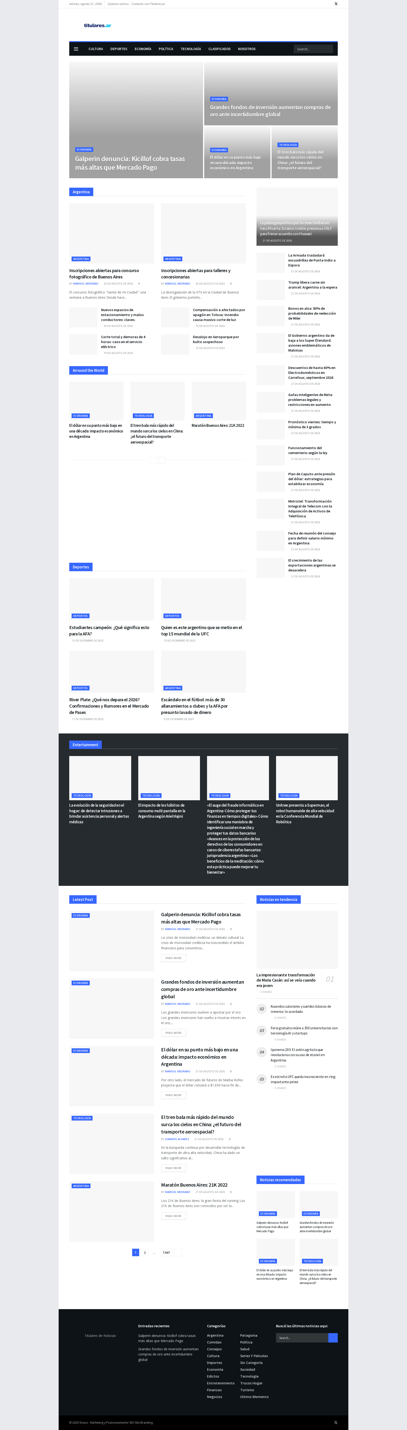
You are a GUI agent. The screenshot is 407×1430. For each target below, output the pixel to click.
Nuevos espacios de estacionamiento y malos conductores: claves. (122, 314)
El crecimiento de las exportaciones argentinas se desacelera (312, 565)
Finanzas (214, 1390)
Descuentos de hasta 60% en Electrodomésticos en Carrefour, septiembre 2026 (311, 372)
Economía (143, 49)
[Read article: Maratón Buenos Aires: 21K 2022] (219, 401)
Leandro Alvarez (177, 1139)
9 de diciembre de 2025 (178, 719)
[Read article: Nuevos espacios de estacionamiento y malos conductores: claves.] (83, 317)
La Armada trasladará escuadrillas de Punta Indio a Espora (312, 260)
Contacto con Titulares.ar (148, 4)
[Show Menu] (76, 49)
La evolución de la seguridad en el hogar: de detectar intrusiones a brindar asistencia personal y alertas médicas (99, 813)
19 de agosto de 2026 (210, 326)
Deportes (118, 49)
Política (166, 49)
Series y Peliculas (254, 1356)
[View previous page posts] (153, 460)
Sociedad (247, 1369)
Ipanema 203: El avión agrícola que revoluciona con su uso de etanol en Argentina (298, 1054)
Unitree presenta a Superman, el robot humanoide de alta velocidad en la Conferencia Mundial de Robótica (305, 813)
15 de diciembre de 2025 (87, 640)
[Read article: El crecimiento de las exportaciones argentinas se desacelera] (270, 568)
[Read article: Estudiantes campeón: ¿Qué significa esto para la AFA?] (111, 599)
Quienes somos (118, 4)
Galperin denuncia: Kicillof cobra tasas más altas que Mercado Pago (130, 163)
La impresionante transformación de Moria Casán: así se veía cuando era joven (286, 980)
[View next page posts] (161, 460)
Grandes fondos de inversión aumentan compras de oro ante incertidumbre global (270, 110)
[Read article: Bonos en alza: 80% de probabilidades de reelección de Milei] (270, 316)
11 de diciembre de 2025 (87, 719)
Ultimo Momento (254, 1396)
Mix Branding (144, 1423)
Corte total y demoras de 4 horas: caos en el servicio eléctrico (123, 341)
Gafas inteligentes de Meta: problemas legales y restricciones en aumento (310, 399)
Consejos (214, 1349)
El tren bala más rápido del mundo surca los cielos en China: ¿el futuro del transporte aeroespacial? (300, 160)
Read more (176, 958)
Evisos (84, 1423)
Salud (244, 1349)
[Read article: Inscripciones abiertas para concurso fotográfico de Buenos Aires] (111, 233)
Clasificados (219, 49)
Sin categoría (251, 1362)
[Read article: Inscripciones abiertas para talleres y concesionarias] (203, 233)
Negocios (214, 1396)
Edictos (213, 1376)
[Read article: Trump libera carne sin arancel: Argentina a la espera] (270, 290)
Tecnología (191, 49)
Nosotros (247, 49)
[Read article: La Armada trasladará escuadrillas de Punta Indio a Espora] (270, 263)
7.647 (166, 1252)
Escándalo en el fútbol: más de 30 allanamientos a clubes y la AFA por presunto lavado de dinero (194, 706)
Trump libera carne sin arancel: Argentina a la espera (312, 284)
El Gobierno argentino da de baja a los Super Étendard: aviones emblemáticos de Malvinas (311, 343)
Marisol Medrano (91, 176)
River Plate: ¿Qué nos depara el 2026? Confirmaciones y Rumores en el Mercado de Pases (109, 706)
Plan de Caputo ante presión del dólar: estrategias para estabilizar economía (311, 478)
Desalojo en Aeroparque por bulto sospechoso (216, 339)
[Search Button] (329, 49)
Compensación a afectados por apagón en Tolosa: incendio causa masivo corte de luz (219, 314)
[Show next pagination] (178, 1252)
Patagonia (248, 1335)
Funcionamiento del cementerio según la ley (307, 450)
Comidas (214, 1342)
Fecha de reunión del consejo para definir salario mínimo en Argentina (312, 538)
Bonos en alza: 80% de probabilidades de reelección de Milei (312, 313)
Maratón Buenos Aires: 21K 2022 (218, 425)
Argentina (81, 259)
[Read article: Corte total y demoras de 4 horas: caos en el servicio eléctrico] (83, 344)
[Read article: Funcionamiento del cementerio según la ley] (270, 455)
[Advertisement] (157, 515)
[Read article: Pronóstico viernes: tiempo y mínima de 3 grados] (270, 430)
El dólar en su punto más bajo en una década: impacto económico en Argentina (235, 162)
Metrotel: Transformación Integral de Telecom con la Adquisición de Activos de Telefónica (310, 508)
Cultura (96, 49)
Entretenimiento (221, 1383)
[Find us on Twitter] (336, 4)
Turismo (247, 1390)
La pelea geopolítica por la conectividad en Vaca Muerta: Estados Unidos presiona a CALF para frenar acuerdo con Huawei (296, 228)
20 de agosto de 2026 (118, 283)
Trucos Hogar (251, 1383)
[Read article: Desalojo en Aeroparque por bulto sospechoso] (175, 344)
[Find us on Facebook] (330, 4)
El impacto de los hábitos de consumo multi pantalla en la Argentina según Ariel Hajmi (161, 811)
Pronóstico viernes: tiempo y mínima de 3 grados (312, 424)
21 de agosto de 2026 (124, 176)
